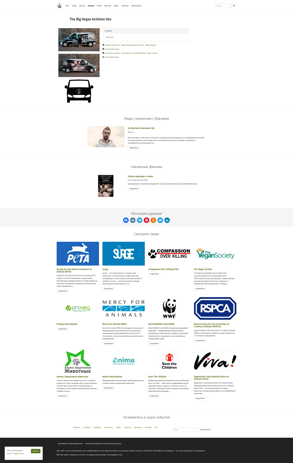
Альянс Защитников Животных (72, 376)
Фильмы (107, 6)
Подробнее (133, 148)
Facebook (87, 427)
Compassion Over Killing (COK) (163, 269)
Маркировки (136, 6)
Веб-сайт (110, 37)
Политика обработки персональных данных (103, 444)
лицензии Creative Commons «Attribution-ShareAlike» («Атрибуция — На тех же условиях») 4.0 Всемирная (162, 451)
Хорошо (36, 451)
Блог (67, 6)
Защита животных (112, 45)
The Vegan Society (203, 269)
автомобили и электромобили (133, 53)
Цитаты (82, 6)
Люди (74, 6)
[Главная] (60, 5)
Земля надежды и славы (140, 176)
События (125, 6)
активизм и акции (112, 53)
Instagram (97, 427)
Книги (99, 6)
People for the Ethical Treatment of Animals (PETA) (74, 270)
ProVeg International (67, 324)
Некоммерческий (112, 49)
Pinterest (127, 427)
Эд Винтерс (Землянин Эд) (141, 128)
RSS (156, 427)
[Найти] (234, 6)
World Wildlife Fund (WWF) (161, 324)
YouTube (148, 427)
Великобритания (112, 57)
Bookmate (138, 427)
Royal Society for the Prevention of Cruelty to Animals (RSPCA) (211, 325)
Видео (116, 6)
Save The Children (157, 376)
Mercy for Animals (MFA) (114, 324)
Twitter (118, 427)
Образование (150, 45)
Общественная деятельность (132, 45)
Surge (105, 269)
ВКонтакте (108, 427)
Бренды (91, 6)
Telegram (76, 427)
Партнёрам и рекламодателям (70, 444)
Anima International (112, 376)
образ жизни (152, 53)
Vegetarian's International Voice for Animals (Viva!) (211, 377)
